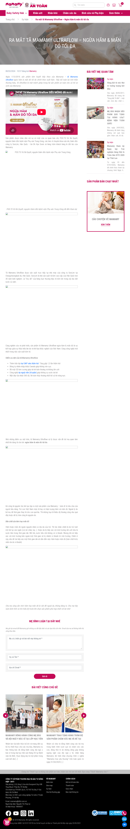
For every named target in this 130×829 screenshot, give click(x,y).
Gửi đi (44, 676)
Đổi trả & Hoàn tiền (72, 782)
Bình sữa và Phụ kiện (93, 13)
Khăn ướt (37, 13)
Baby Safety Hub (16, 13)
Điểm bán (49, 782)
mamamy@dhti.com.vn (18, 801)
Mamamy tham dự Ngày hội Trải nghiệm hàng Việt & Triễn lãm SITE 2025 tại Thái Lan (115, 152)
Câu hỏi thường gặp (53, 792)
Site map (49, 785)
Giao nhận (69, 789)
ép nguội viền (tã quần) (28, 372)
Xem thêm (114, 13)
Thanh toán (70, 785)
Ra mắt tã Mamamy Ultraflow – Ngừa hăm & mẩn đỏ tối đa (62, 19)
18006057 (19, 807)
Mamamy (33, 71)
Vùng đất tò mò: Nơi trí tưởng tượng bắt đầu (115, 86)
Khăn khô (52, 13)
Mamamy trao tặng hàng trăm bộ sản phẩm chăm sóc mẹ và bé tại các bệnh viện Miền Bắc (65, 738)
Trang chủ (10, 19)
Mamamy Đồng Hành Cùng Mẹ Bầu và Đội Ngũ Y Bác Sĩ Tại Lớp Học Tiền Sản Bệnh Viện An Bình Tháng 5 (24, 738)
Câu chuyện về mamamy (105, 219)
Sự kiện (25, 19)
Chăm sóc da (69, 13)
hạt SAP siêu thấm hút (30, 363)
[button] (83, 715)
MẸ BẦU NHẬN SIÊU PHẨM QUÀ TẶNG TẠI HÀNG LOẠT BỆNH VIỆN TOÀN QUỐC (115, 117)
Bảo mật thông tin (72, 792)
